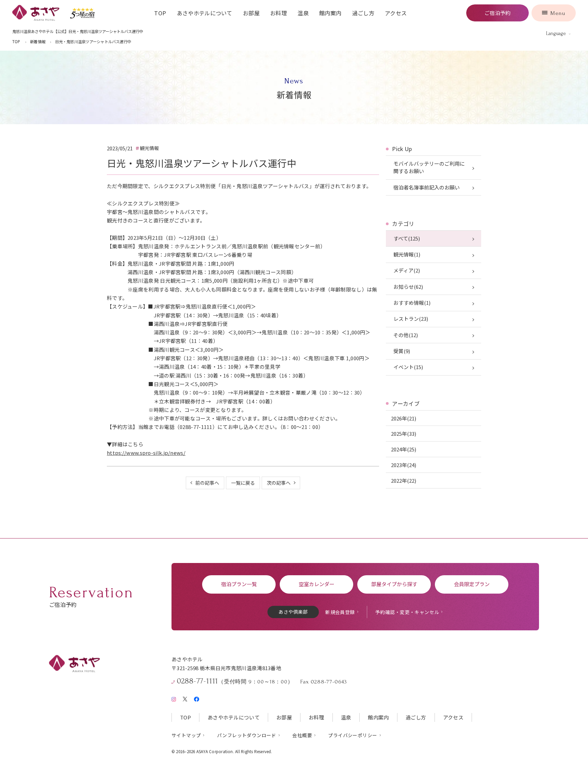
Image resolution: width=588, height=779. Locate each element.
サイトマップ (186, 735)
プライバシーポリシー (352, 735)
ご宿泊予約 (498, 12)
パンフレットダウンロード (246, 735)
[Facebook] (196, 698)
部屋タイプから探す (394, 583)
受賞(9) (401, 350)
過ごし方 (363, 13)
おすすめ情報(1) (411, 302)
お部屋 (251, 13)
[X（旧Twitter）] (185, 698)
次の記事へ (279, 482)
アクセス (396, 13)
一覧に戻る (243, 482)
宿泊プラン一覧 (239, 583)
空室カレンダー (316, 583)
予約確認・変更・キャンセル (407, 612)
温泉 (303, 13)
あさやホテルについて (204, 13)
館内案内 (330, 13)
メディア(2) (406, 270)
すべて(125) (406, 238)
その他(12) (405, 334)
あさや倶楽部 (293, 611)
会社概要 (302, 735)
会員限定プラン (472, 583)
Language (556, 33)
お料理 (278, 13)
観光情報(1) (406, 254)
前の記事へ (207, 482)
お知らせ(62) (408, 286)
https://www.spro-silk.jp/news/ (146, 452)
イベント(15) (408, 366)
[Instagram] (174, 698)
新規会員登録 (340, 612)
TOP (160, 13)
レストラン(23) (410, 318)
